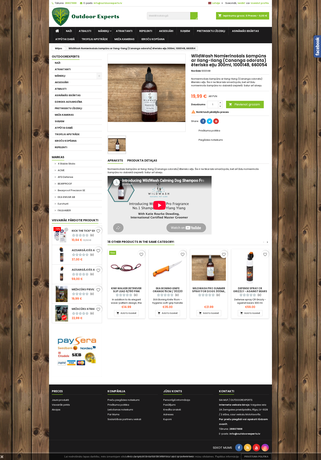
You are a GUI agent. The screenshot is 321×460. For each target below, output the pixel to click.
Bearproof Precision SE (71, 190)
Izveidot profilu (260, 3)
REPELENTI (145, 31)
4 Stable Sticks (66, 163)
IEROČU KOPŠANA (153, 39)
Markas (58, 157)
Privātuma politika (118, 405)
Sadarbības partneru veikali (124, 419)
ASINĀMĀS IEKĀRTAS (245, 31)
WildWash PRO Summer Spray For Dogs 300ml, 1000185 (209, 291)
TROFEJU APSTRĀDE (95, 39)
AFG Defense (65, 177)
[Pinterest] (216, 121)
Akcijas (56, 409)
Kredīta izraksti (172, 409)
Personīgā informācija (176, 400)
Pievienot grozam (244, 104)
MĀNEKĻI (103, 31)
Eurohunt (62, 203)
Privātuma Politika (256, 456)
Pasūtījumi (169, 405)
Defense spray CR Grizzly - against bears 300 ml (250, 291)
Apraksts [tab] (115, 160)
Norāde (196, 71)
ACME (61, 170)
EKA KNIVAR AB (66, 197)
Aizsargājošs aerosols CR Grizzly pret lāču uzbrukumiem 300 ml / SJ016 (86, 269)
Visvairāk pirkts (61, 405)
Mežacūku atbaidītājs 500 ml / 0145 (86, 308)
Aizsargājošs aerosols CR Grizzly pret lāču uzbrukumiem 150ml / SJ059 (86, 250)
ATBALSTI (85, 31)
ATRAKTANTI (124, 31)
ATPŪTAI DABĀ (65, 39)
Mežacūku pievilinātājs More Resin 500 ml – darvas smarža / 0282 (86, 289)
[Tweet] (209, 121)
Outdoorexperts (66, 56)
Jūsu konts (172, 391)
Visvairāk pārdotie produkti (75, 220)
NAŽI (69, 31)
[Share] (203, 121)
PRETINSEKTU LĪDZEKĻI (211, 31)
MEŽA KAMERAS (124, 39)
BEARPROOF (64, 183)
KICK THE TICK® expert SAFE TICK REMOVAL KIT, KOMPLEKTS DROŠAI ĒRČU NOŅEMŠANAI (86, 230)
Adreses (168, 414)
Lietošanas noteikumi (120, 409)
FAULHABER (64, 210)
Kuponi (167, 419)
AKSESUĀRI (166, 31)
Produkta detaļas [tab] (142, 160)
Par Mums (113, 414)
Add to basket (126, 313)
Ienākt (241, 3)
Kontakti (226, 391)
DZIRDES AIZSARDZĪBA (68, 102)
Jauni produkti (60, 400)
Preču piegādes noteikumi (124, 400)
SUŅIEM (185, 31)
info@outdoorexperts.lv (108, 3)
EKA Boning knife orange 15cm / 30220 (168, 289)
